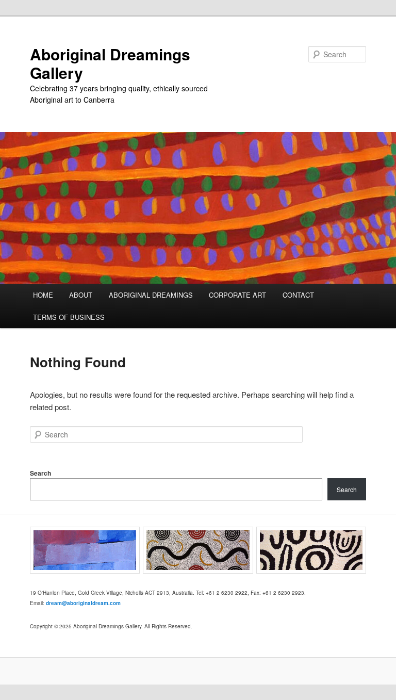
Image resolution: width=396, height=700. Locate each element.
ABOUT (80, 295)
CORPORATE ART (237, 295)
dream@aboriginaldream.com (83, 603)
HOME (43, 295)
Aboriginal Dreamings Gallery (110, 63)
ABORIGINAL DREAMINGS (151, 295)
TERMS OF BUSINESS (69, 317)
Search (40, 473)
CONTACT (298, 295)
